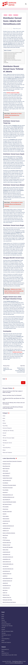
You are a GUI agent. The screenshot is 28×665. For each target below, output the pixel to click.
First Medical (5, 482)
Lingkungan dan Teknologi (8, 430)
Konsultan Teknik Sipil (7, 511)
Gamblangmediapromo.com (8, 497)
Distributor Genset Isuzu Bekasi (9, 56)
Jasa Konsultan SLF (7, 480)
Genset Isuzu (5, 509)
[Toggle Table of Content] (22, 51)
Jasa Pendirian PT (6, 473)
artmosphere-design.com (8, 556)
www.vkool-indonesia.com (8, 568)
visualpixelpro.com (6, 559)
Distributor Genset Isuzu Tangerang (10, 53)
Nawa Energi (5, 535)
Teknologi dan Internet (7, 442)
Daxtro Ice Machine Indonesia (9, 532)
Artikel (4, 415)
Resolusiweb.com (5, 649)
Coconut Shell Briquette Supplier (9, 501)
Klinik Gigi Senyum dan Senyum (9, 602)
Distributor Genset (6, 544)
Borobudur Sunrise (6, 463)
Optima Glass (5, 549)
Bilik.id (3, 651)
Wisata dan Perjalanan (7, 452)
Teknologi (16, 15)
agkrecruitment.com (7, 561)
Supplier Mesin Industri (7, 478)
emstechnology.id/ (6, 552)
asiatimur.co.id (6, 530)
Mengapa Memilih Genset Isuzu (9, 58)
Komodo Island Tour (7, 542)
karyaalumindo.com (7, 585)
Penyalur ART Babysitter (8, 547)
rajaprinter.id (5, 583)
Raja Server (5, 590)
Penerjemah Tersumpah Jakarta (9, 485)
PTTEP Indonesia (6, 540)
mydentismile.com (6, 528)
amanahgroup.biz (6, 521)
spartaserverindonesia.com (8, 525)
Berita (10, 15)
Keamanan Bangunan (7, 428)
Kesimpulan (6, 62)
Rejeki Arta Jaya (6, 595)
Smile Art (4, 513)
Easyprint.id (5, 492)
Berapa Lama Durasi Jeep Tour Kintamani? (12, 395)
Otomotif (4, 432)
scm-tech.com (5, 566)
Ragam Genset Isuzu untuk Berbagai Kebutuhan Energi (12, 61)
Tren (4, 445)
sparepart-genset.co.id (7, 580)
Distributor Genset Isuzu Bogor (9, 57)
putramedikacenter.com (7, 578)
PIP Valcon (5, 537)
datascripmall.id (6, 518)
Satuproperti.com (5, 653)
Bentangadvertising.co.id (8, 494)
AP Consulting (5, 506)
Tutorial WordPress (7, 447)
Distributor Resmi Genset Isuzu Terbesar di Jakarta (13, 52)
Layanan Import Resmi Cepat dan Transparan (12, 461)
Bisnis (5, 15)
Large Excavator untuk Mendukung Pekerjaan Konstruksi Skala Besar (13, 407)
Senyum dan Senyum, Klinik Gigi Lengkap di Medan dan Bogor (12, 392)
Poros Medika (5, 489)
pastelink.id (5, 575)
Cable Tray (5, 592)
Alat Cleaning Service (7, 504)
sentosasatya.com (6, 554)
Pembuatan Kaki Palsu (7, 599)
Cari (4, 379)
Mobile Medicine (6, 475)
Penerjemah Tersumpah (8, 487)
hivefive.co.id (5, 523)
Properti (4, 435)
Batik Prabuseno (6, 468)
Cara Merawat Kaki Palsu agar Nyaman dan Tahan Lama (14, 399)
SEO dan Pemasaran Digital (8, 437)
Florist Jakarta (6, 516)
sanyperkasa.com (6, 571)
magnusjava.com (6, 587)
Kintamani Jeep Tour (7, 597)
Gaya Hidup (5, 425)
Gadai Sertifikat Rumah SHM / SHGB (9, 654)
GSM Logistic (5, 470)
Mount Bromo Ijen (6, 466)
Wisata (4, 450)
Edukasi (4, 423)
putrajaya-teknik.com (7, 573)
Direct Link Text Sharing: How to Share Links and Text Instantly (14, 403)
